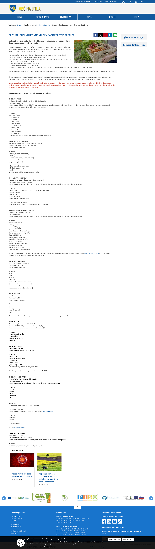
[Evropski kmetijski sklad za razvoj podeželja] (133, 498)
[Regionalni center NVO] (111, 498)
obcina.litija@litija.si (111, 1)
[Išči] (142, 2)
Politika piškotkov (49, 547)
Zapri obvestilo (127, 539)
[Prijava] (136, 2)
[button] (4, 498)
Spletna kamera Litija (133, 37)
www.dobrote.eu (47, 411)
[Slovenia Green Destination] (41, 498)
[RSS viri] (120, 521)
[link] (95, 35)
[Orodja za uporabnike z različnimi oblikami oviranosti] (123, 1)
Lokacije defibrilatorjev (134, 44)
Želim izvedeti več (114, 539)
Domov (19, 25)
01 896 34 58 (17, 524)
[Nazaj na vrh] (77, 507)
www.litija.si (14, 533)
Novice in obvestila (43, 25)
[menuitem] (19, 17)
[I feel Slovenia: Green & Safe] (64, 498)
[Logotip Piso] (87, 498)
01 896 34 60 (17, 527)
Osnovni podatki (18, 512)
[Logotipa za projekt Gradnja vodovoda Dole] (18, 498)
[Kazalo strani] (130, 1)
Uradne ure (61, 512)
